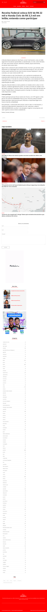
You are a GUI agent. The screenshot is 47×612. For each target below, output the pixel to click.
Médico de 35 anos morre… (15, 295)
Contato (32, 6)
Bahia (23, 6)
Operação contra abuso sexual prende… (18, 290)
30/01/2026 (4, 22)
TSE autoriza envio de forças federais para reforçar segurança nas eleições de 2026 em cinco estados (23, 185)
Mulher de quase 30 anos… (15, 300)
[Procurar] (44, 2)
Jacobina (19, 6)
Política (5, 183)
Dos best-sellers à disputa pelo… (16, 305)
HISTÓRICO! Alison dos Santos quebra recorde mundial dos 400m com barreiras (22, 156)
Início (14, 6)
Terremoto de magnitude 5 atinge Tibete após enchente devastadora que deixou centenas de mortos (23, 215)
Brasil (27, 6)
